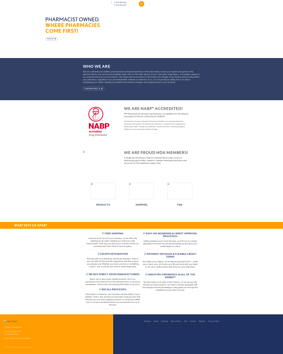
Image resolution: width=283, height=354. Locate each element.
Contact (193, 321)
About (156, 321)
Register (50, 39)
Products (147, 321)
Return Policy (176, 321)
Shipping (164, 321)
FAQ (185, 321)
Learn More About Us (92, 88)
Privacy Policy (213, 321)
